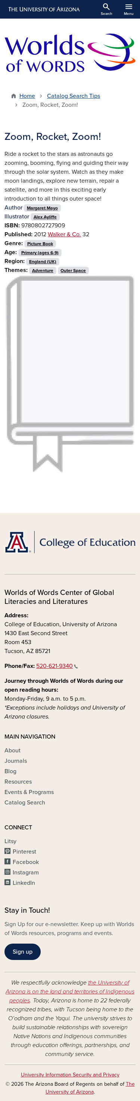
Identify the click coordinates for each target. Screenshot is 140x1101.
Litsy (10, 841)
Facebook (26, 862)
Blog (10, 771)
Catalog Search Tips (73, 96)
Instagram (26, 872)
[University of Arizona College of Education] (70, 542)
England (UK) (42, 261)
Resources (18, 781)
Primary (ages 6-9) (40, 252)
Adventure (42, 270)
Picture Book (40, 243)
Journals (15, 761)
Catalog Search (24, 802)
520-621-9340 (54, 666)
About (12, 750)
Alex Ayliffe (45, 217)
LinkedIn (24, 883)
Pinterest (24, 851)
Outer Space (73, 270)
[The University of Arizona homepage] (43, 9)
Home (27, 96)
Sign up (22, 952)
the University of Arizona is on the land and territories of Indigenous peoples (70, 991)
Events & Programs (29, 792)
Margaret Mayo (42, 208)
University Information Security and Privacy (70, 1075)
